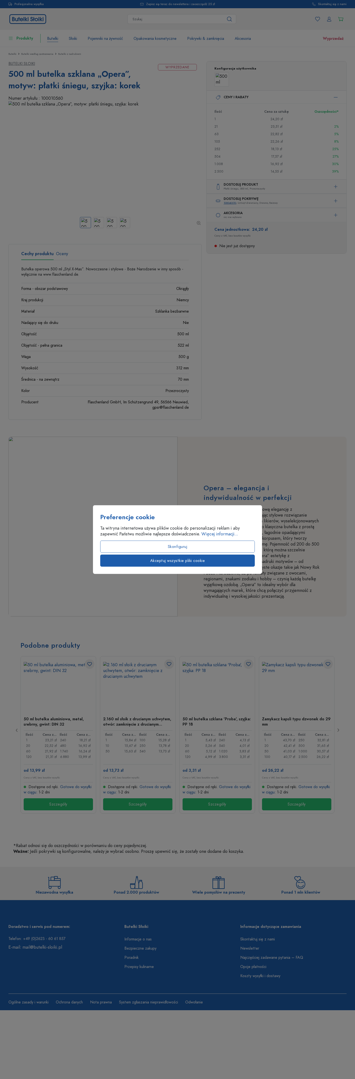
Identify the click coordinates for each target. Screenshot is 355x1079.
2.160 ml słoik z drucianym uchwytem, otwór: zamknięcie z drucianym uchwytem (137, 721)
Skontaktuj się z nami (332, 4)
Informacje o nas (138, 939)
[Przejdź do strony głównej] (27, 18)
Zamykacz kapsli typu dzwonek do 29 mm (296, 721)
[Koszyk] (341, 19)
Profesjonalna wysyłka (29, 4)
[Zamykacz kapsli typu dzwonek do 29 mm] (296, 686)
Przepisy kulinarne (139, 966)
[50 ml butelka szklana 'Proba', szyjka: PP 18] (217, 686)
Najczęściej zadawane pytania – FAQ (271, 957)
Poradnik (131, 957)
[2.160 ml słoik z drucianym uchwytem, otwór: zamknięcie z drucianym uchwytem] (137, 686)
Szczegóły (58, 804)
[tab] (37, 255)
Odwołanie (194, 1002)
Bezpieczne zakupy (140, 948)
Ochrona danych (69, 1002)
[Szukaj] (229, 19)
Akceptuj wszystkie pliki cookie (177, 560)
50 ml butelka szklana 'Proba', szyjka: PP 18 (217, 721)
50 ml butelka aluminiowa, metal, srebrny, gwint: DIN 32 (54, 721)
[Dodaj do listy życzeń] (89, 664)
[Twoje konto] (329, 19)
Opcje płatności (253, 966)
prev (17, 730)
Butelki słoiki (21, 63)
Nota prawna (101, 1002)
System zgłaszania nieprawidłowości (148, 1002)
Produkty (24, 38)
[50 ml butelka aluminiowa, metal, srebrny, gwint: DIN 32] (58, 686)
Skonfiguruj (177, 546)
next (338, 730)
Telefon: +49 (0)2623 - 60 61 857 (36, 938)
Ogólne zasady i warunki (28, 1002)
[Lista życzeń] (317, 19)
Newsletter (249, 948)
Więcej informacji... (219, 534)
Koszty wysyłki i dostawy (260, 976)
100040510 (230, 203)
